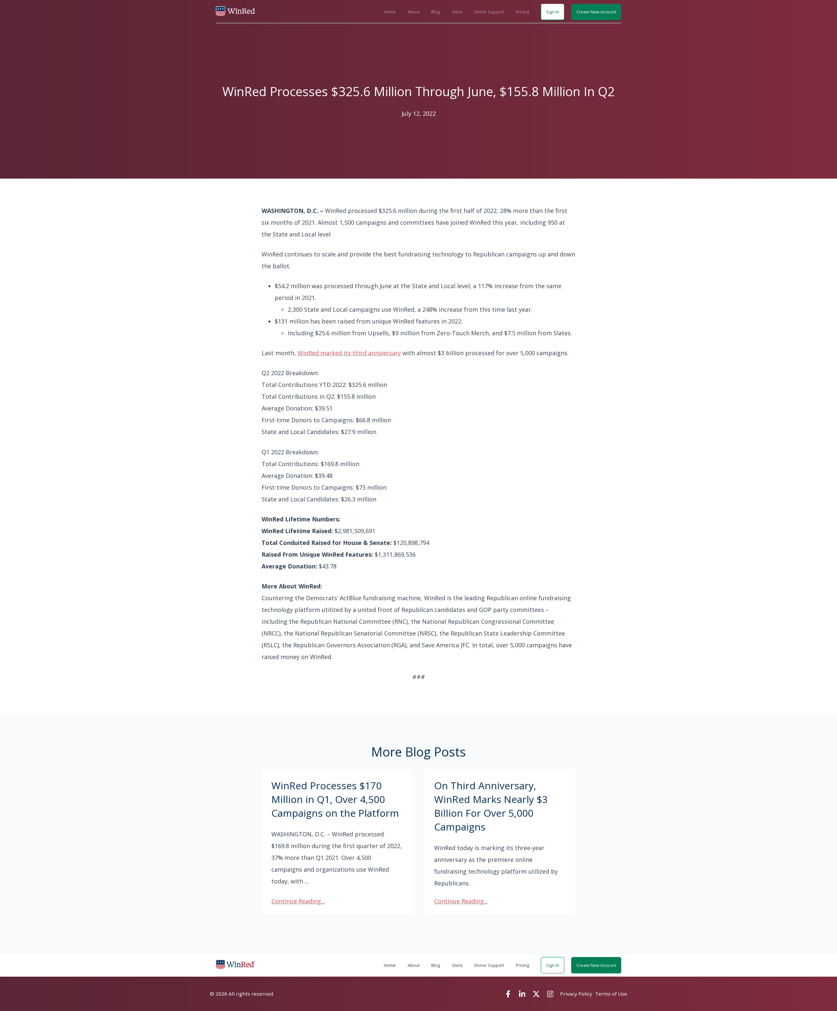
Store (457, 12)
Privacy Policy (576, 993)
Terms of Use (611, 993)
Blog (435, 12)
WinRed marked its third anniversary (349, 353)
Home (390, 12)
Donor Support (489, 12)
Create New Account (596, 12)
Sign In (552, 12)
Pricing (522, 12)
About (413, 12)
